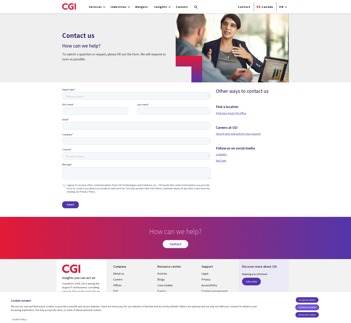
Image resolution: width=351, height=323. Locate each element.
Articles (162, 273)
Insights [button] (160, 7)
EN (281, 7)
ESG (115, 291)
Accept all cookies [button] (307, 300)
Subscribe (251, 281)
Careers (182, 7)
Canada (267, 7)
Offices (117, 285)
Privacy (205, 279)
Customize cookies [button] (307, 307)
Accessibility (209, 285)
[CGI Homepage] (69, 6)
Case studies (165, 285)
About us (118, 273)
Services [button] (95, 7)
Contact (244, 7)
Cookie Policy (19, 319)
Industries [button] (119, 7)
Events (161, 291)
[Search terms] (196, 7)
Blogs (161, 279)
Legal (204, 273)
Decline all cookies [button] (307, 314)
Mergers (141, 7)
